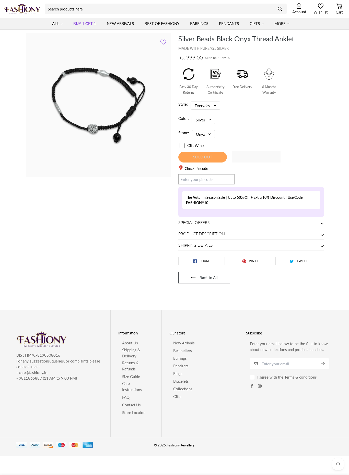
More (280, 23)
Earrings (199, 23)
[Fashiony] (22, 9)
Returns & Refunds (130, 365)
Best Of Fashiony (162, 23)
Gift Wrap (195, 145)
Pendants (229, 23)
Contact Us (131, 405)
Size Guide (131, 376)
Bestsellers (182, 350)
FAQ (126, 397)
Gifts (255, 23)
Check (224, 179)
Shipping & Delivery (131, 352)
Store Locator (133, 412)
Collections (182, 388)
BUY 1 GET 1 (84, 23)
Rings (177, 373)
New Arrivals (120, 23)
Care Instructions (132, 386)
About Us (130, 343)
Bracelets (181, 381)
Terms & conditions (300, 377)
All (55, 23)
